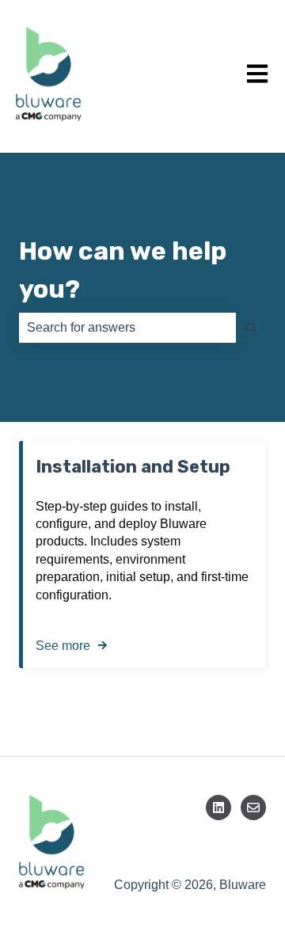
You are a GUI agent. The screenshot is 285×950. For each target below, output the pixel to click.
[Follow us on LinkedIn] (218, 807)
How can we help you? (122, 270)
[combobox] (127, 328)
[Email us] (253, 807)
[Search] (251, 328)
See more (63, 645)
